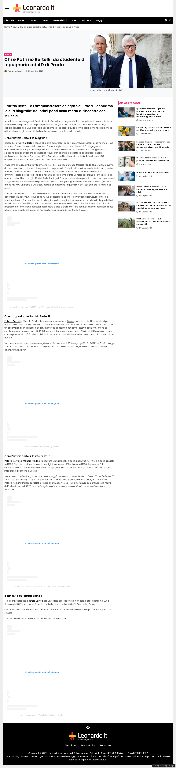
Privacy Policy (88, 745)
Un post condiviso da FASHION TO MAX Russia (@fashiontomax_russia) (41, 307)
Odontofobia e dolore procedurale (152, 172)
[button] (170, 20)
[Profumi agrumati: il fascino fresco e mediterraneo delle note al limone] (126, 131)
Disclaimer (70, 745)
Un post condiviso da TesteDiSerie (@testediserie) (42, 715)
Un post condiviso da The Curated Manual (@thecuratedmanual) (41, 586)
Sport (74, 20)
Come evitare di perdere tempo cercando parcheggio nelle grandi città (152, 189)
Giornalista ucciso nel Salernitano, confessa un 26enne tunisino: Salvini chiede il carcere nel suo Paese (153, 205)
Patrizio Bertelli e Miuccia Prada (21, 461)
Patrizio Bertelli (26, 143)
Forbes (70, 321)
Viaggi (98, 20)
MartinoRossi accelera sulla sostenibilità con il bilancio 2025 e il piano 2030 (153, 221)
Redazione (105, 745)
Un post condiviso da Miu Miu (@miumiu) (42, 446)
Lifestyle (9, 20)
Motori (34, 20)
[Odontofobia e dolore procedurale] (126, 176)
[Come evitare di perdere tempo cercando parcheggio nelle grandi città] (126, 191)
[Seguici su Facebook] (166, 20)
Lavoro (22, 20)
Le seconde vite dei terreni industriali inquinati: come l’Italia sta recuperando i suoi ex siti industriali (153, 144)
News (45, 20)
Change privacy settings (163, 765)
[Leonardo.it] (33, 8)
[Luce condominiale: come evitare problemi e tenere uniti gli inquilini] (126, 162)
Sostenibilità (60, 20)
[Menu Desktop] (7, 9)
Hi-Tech (86, 20)
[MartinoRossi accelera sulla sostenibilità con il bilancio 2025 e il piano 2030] (126, 223)
